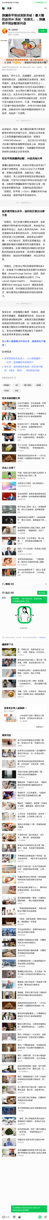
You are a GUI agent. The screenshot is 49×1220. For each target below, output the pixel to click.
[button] (6, 1217)
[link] (14, 1217)
